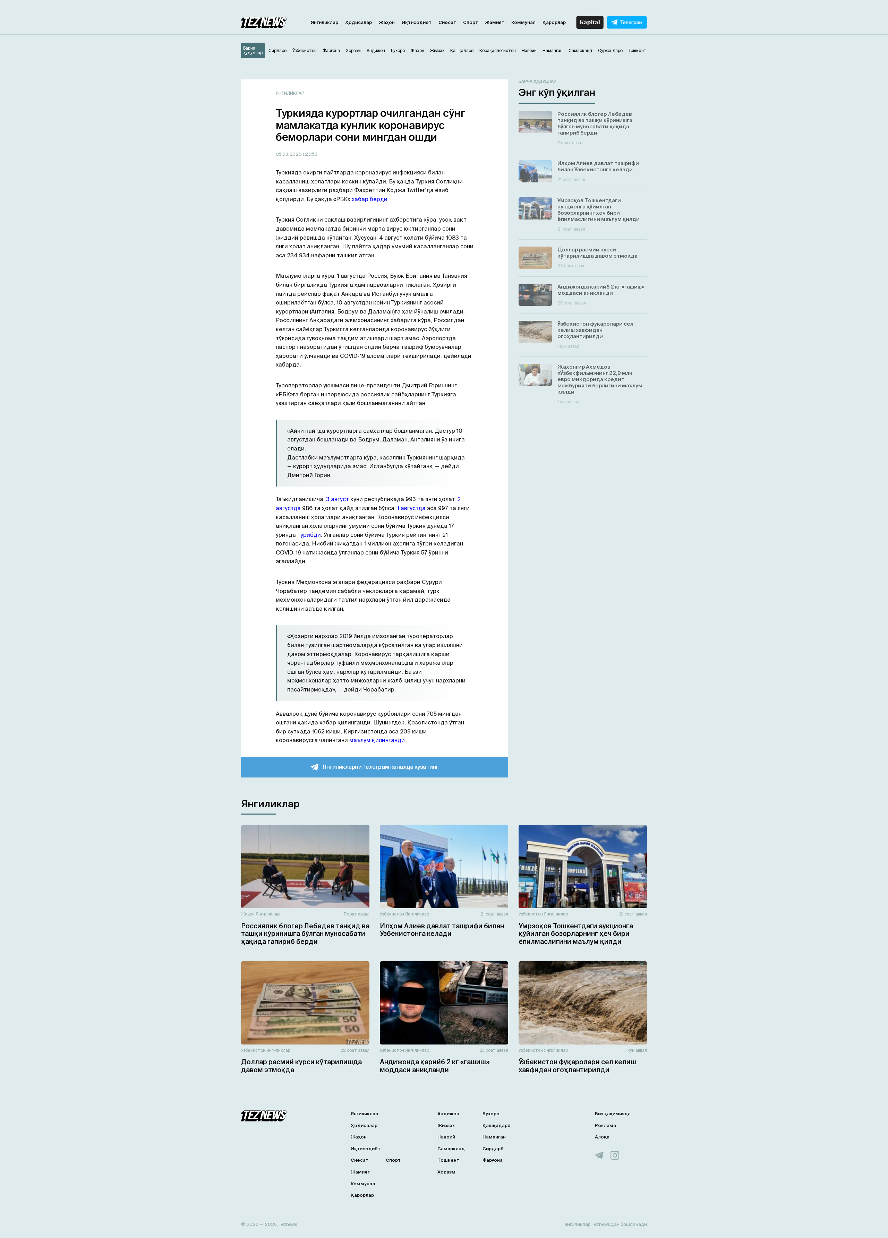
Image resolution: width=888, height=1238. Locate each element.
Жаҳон (387, 22)
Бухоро (491, 1113)
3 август (337, 499)
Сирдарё (493, 1148)
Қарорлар (554, 22)
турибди (309, 535)
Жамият (494, 22)
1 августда (411, 508)
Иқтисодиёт (417, 22)
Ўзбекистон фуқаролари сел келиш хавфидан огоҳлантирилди (577, 1066)
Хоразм (446, 1172)
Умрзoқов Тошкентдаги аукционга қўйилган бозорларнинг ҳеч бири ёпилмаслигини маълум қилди (576, 934)
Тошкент (448, 1160)
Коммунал (523, 22)
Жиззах (446, 1125)
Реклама (605, 1125)
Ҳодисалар (358, 22)
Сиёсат (447, 22)
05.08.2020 (289, 154)
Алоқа (602, 1137)
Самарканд (451, 1148)
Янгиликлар (324, 22)
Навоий (446, 1137)
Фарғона (493, 1160)
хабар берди (369, 199)
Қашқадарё (497, 1125)
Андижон (448, 1113)
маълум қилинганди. (377, 740)
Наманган (494, 1137)
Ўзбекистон (392, 914)
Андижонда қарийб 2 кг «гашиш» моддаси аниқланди (434, 1066)
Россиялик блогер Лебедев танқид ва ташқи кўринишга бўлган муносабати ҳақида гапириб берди (305, 934)
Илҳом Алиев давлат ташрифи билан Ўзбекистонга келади (442, 930)
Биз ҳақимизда (613, 1113)
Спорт (470, 22)
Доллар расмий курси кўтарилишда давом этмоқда (301, 1066)
